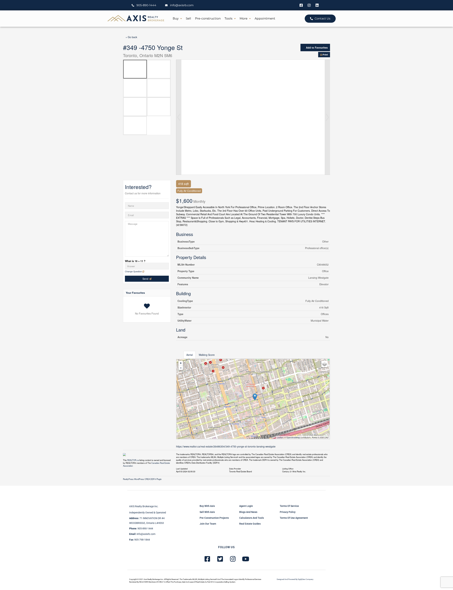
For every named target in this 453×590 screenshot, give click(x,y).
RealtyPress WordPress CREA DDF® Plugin (142, 479)
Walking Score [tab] (207, 355)
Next (327, 117)
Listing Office (287, 468)
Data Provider (235, 468)
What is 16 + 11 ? (135, 261)
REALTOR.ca (133, 460)
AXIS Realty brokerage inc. (143, 506)
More (243, 18)
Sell (188, 18)
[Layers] (324, 364)
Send (145, 278)
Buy (176, 18)
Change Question (133, 271)
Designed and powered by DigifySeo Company (295, 579)
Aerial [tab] (189, 355)
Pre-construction (208, 18)
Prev (178, 117)
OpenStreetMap (293, 437)
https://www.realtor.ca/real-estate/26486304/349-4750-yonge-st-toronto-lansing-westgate (226, 446)
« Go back (131, 37)
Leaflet (280, 437)
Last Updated (182, 468)
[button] (177, 18)
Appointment (265, 18)
